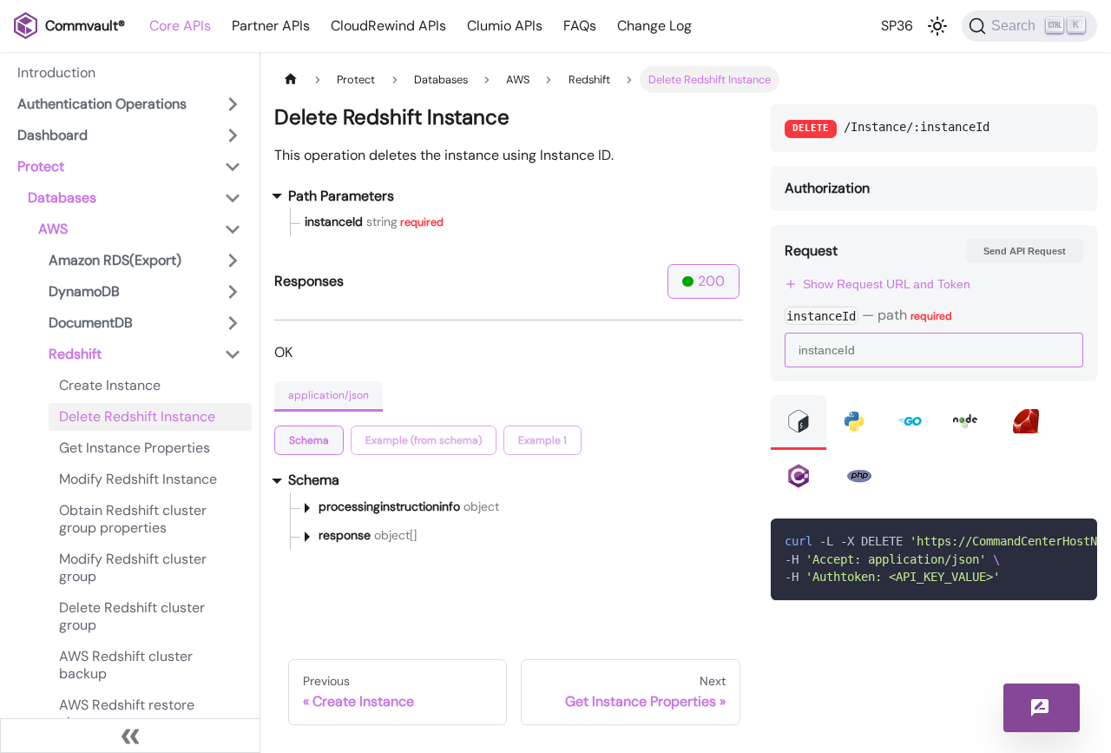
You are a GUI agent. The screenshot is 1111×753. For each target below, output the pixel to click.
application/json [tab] (328, 395)
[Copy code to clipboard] (1076, 540)
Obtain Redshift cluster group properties (133, 519)
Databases (62, 197)
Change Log (654, 26)
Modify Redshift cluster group (133, 567)
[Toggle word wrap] (1044, 540)
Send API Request (1024, 251)
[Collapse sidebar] (130, 735)
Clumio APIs (504, 26)
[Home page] (290, 79)
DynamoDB (84, 291)
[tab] (309, 440)
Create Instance (110, 385)
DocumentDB (91, 323)
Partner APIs (271, 26)
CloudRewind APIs (388, 26)
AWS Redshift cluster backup (126, 665)
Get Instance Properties (134, 448)
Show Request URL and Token (886, 284)
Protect (40, 166)
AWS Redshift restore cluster (126, 713)
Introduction (56, 72)
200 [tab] (711, 281)
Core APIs (180, 26)
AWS (53, 229)
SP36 (897, 26)
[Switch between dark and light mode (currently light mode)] (937, 26)
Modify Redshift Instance (138, 479)
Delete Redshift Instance (137, 416)
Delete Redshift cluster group (132, 616)
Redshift (75, 354)
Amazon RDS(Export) (115, 260)
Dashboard (52, 135)
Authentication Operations (102, 104)
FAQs (579, 26)
